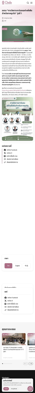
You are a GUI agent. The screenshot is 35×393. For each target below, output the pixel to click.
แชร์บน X (9, 153)
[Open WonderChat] (30, 388)
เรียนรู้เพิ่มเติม (14, 388)
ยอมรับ (6, 388)
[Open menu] (31, 2)
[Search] (27, 2)
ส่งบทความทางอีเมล (12, 159)
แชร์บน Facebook (12, 150)
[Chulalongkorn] (7, 2)
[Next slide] (30, 363)
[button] (2, 363)
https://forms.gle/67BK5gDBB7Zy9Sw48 (14, 90)
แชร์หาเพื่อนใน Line (12, 156)
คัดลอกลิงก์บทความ (12, 162)
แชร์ (5, 20)
